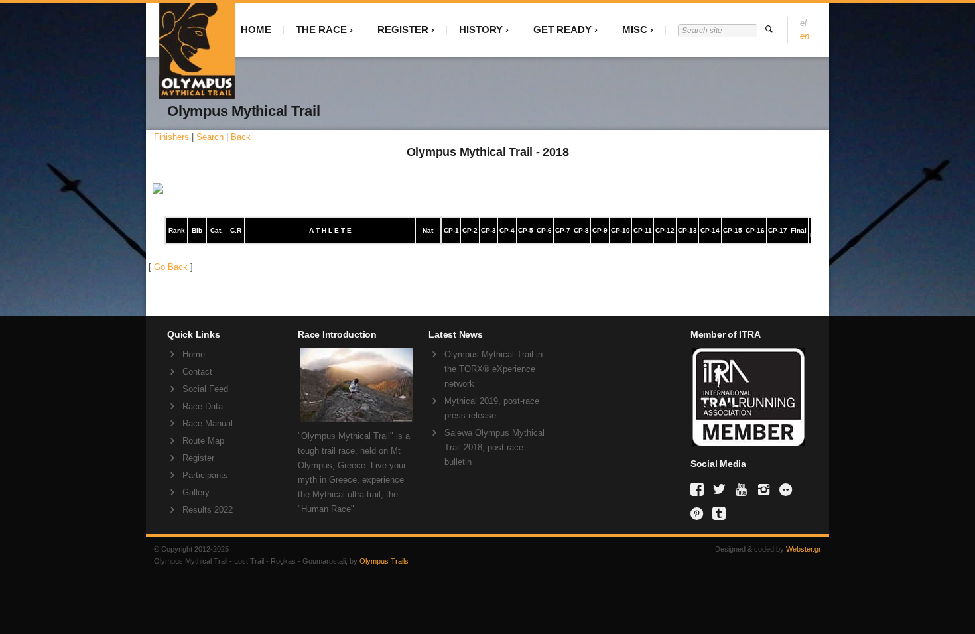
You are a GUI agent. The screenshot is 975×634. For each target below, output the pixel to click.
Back (241, 137)
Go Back (171, 267)
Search (210, 137)
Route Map (203, 441)
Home (193, 354)
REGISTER (402, 29)
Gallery (196, 492)
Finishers (171, 137)
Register (198, 458)
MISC (634, 29)
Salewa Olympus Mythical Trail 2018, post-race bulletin (494, 447)
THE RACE (321, 29)
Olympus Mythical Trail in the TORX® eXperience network (493, 369)
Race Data (202, 406)
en (804, 36)
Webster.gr (803, 549)
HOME (256, 29)
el (803, 23)
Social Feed (205, 389)
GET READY (562, 29)
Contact (197, 372)
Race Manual (207, 423)
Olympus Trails (384, 561)
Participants (205, 475)
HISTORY (481, 29)
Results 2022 (207, 510)
